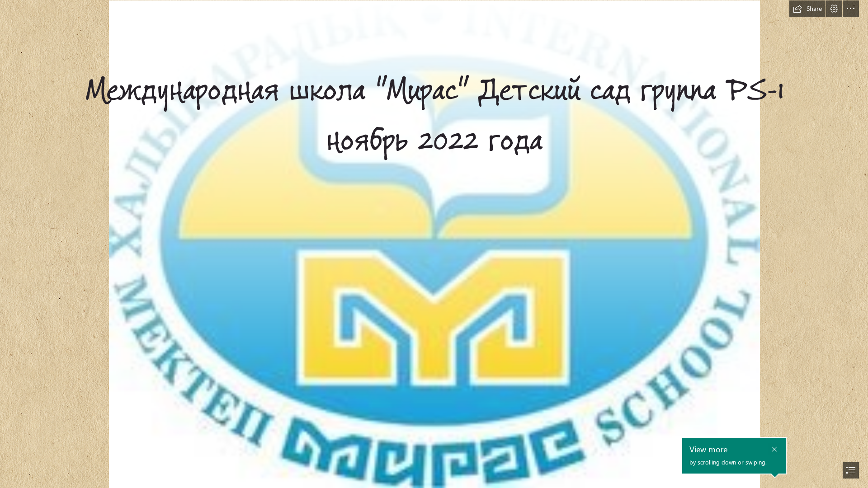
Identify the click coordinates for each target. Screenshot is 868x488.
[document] (434, 244)
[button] (807, 8)
